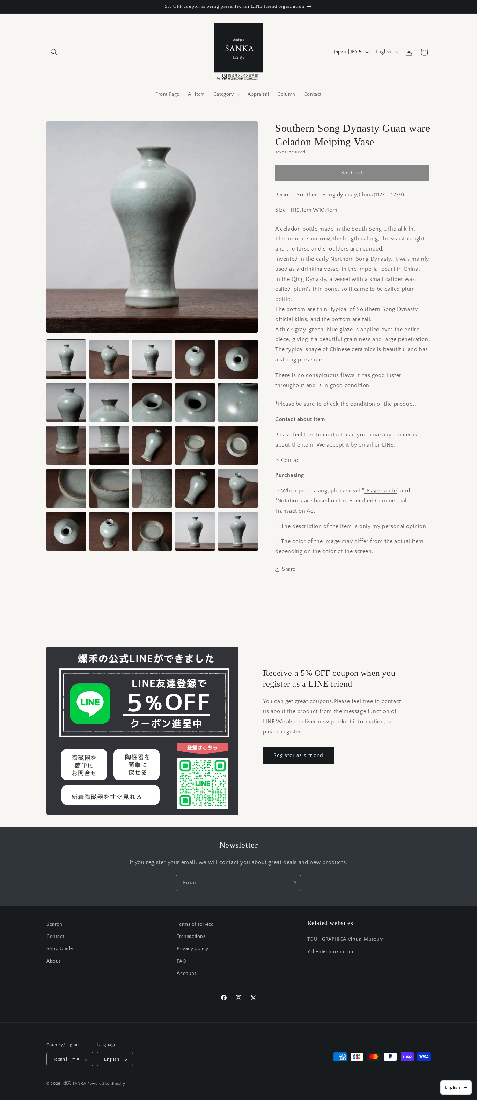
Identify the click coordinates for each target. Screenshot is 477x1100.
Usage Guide (380, 490)
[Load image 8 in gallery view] (152, 402)
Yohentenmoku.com (330, 952)
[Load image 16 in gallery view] (66, 488)
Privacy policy (192, 949)
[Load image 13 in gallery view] (152, 445)
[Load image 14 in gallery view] (195, 445)
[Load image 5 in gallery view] (238, 359)
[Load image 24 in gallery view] (195, 531)
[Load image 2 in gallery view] (109, 359)
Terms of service (195, 924)
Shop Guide (59, 949)
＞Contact (288, 460)
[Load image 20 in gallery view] (238, 488)
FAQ (181, 961)
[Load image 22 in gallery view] (109, 531)
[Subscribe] (293, 883)
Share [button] (288, 569)
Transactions (191, 936)
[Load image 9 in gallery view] (195, 402)
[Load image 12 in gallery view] (109, 445)
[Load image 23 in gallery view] (152, 531)
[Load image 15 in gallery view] (238, 445)
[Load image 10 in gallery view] (238, 402)
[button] (54, 52)
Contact (55, 936)
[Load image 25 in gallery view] (238, 531)
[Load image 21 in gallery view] (66, 531)
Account (186, 973)
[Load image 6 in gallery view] (66, 402)
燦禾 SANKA (74, 1084)
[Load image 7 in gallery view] (109, 402)
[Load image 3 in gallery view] (152, 359)
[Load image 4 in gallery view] (195, 359)
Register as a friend (298, 755)
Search (54, 924)
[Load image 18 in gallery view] (152, 488)
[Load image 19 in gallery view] (195, 488)
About (53, 961)
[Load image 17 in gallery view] (109, 488)
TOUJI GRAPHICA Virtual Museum (345, 939)
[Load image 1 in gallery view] (66, 359)
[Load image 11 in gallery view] (66, 445)
